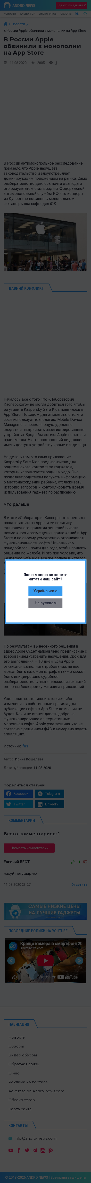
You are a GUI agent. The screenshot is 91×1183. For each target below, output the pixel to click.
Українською (45, 590)
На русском (46, 602)
